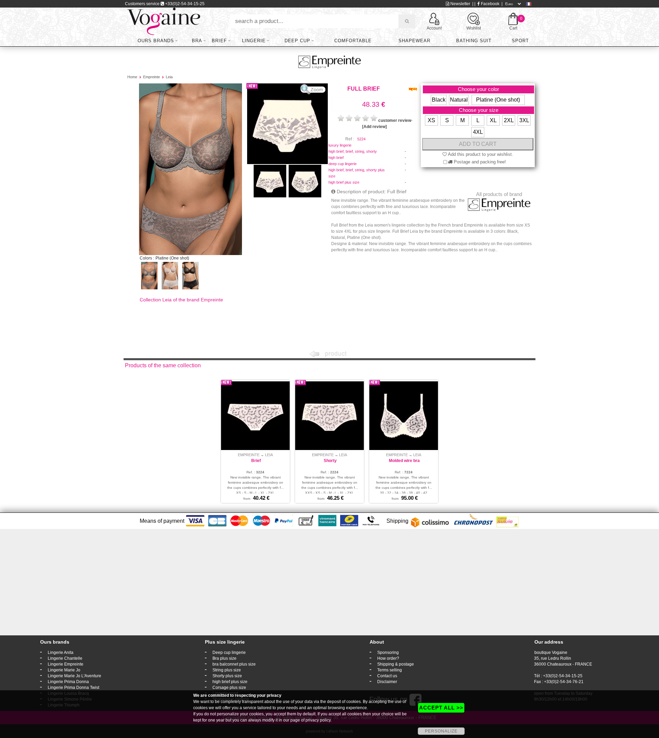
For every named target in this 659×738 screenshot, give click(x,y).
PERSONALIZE (441, 731)
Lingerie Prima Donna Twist (73, 687)
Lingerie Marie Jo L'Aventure (74, 675)
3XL (524, 120)
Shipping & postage (395, 664)
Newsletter (459, 3)
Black (439, 100)
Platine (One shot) (498, 100)
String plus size (226, 670)
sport (520, 40)
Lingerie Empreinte (65, 664)
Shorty (330, 460)
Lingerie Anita (60, 652)
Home (132, 77)
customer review (394, 120)
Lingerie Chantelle (65, 658)
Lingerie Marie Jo (64, 670)
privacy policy (318, 720)
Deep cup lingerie (229, 652)
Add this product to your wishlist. (480, 154)
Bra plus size (224, 658)
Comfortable (353, 40)
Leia (169, 77)
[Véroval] (163, 21)
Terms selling (389, 670)
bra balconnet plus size (234, 664)
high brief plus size (343, 182)
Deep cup (297, 40)
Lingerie (254, 40)
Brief (219, 40)
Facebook (489, 3)
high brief (336, 157)
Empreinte (151, 77)
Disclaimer (387, 681)
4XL (478, 132)
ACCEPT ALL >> (441, 708)
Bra (197, 40)
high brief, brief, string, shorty (352, 151)
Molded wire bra (404, 460)
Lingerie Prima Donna (68, 681)
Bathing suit (474, 40)
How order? (388, 658)
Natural (459, 100)
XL (493, 120)
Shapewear (414, 40)
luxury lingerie (339, 145)
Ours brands (156, 40)
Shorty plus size (227, 675)
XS (431, 120)
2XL (509, 120)
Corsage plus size (229, 687)
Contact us (387, 675)
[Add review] (374, 126)
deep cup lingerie (342, 164)
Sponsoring (388, 652)
